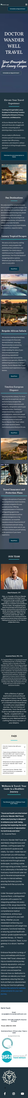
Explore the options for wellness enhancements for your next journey (13, 991)
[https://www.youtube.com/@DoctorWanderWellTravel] (23, 1093)
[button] (26, 5)
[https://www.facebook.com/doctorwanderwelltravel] (5, 1093)
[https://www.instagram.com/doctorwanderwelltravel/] (14, 1093)
